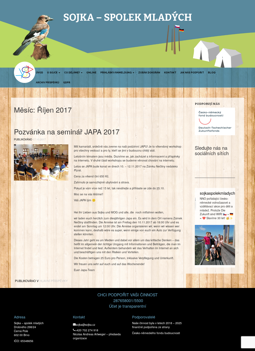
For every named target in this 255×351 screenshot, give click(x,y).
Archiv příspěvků (47, 82)
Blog (211, 72)
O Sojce (52, 72)
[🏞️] (215, 245)
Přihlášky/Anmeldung (116, 72)
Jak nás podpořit (192, 72)
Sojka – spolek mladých (127, 17)
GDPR (66, 82)
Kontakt (170, 72)
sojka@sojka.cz (85, 325)
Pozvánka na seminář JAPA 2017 (67, 131)
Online (91, 72)
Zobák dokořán (149, 72)
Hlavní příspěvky (53, 281)
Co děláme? (72, 72)
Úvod (39, 72)
